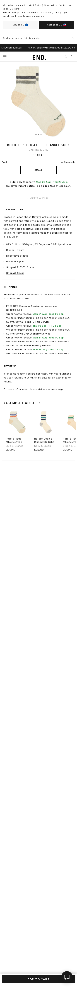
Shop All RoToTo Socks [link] (20, 267)
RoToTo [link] (37, 217)
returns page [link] (55, 389)
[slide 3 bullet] (41, 135)
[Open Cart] (72, 56)
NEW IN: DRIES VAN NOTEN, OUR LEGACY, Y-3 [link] (49, 48)
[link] (38, 56)
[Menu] (4, 56)
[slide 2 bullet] (38, 135)
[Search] (66, 56)
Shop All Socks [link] (15, 273)
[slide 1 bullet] (36, 135)
